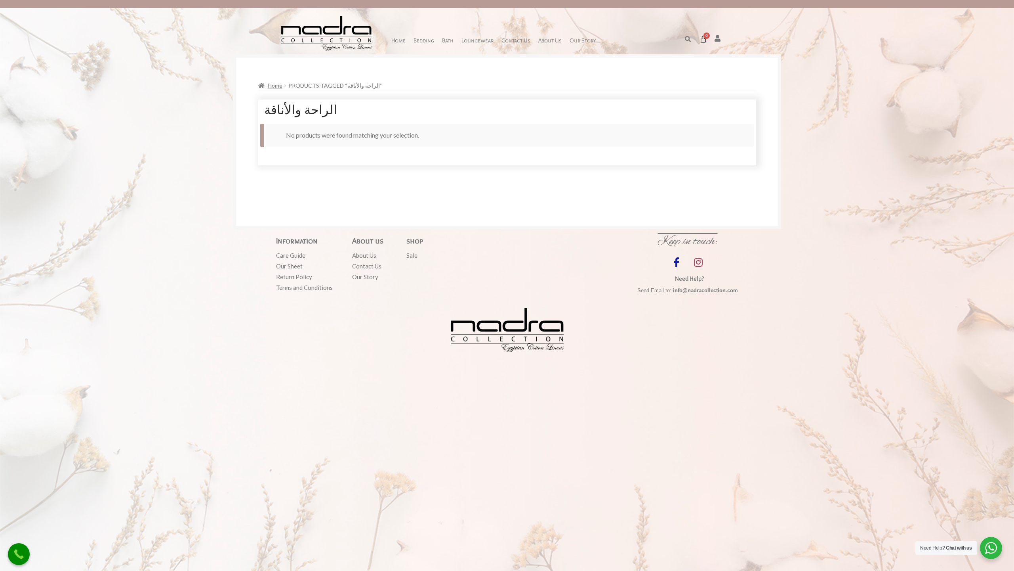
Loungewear (477, 40)
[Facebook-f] (676, 262)
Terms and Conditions (304, 287)
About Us (550, 40)
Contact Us (515, 40)
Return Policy (294, 276)
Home (398, 40)
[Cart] (703, 39)
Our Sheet (289, 266)
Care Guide (290, 255)
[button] (687, 39)
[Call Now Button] (19, 554)
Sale (411, 255)
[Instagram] (698, 262)
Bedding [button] (424, 40)
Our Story (583, 40)
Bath (448, 40)
